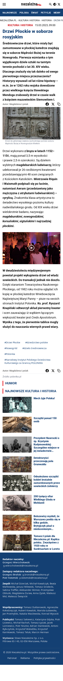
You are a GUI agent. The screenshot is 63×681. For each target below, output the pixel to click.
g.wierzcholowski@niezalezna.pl (20, 565)
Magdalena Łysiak (18, 104)
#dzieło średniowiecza (34, 348)
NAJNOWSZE (10, 12)
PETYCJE (46, 12)
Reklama (25, 658)
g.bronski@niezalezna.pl (35, 574)
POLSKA (24, 12)
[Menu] (4, 4)
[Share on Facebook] (47, 104)
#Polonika (10, 353)
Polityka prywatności (45, 658)
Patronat (12, 658)
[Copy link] (58, 104)
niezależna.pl (8, 20)
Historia (47, 20)
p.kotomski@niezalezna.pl (33, 577)
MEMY (57, 12)
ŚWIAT (34, 12)
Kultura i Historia (29, 20)
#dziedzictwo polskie (36, 342)
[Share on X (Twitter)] (53, 104)
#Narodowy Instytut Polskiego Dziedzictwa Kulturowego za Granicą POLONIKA (27, 361)
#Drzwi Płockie (12, 342)
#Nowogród (11, 348)
